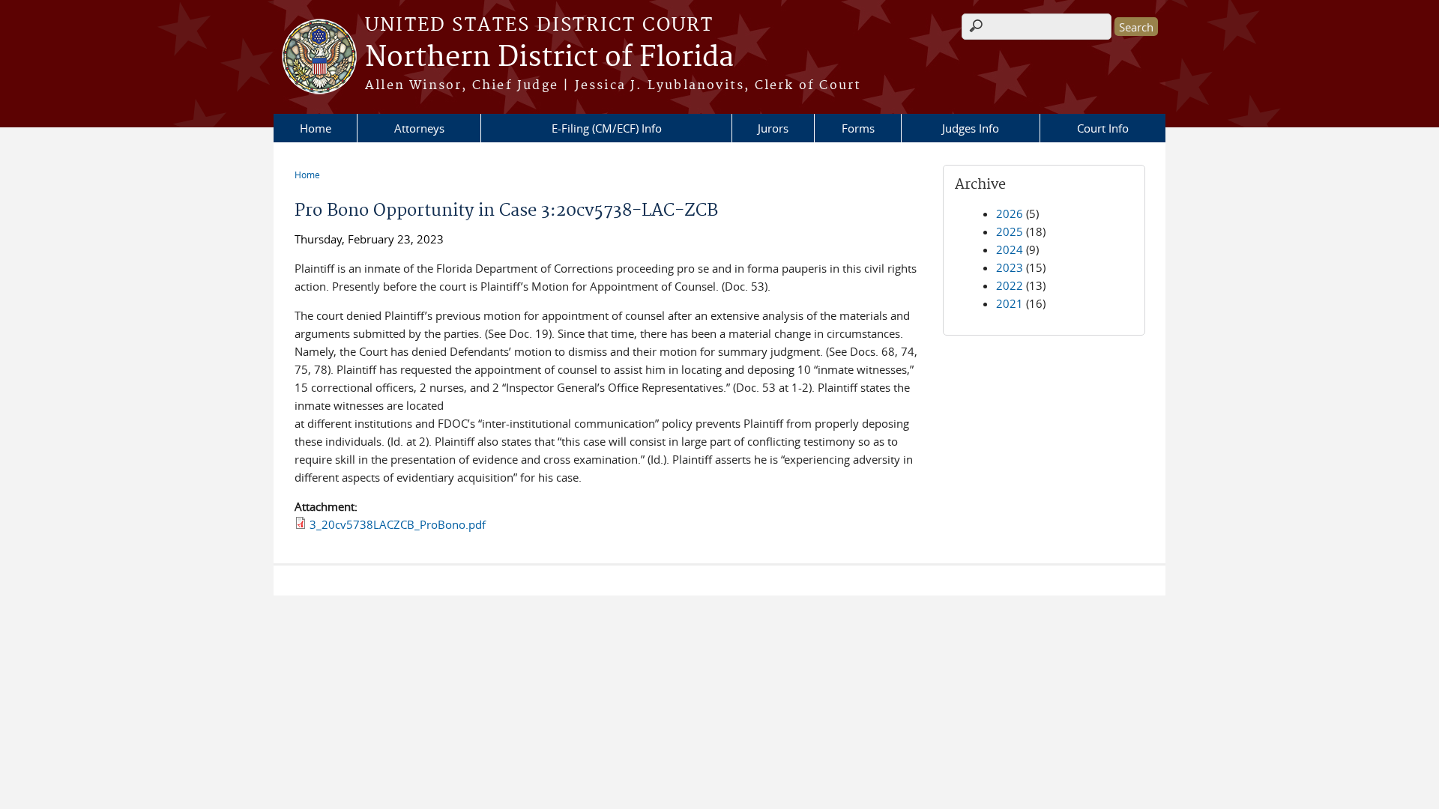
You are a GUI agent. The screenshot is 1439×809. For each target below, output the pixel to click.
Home (315, 128)
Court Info (1103, 128)
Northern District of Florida (549, 57)
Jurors (773, 128)
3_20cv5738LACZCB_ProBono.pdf (398, 524)
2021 (1009, 303)
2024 (1009, 249)
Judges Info (970, 128)
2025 (1009, 231)
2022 (1009, 285)
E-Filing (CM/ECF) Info (607, 128)
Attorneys (419, 128)
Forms (858, 128)
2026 (1009, 213)
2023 (1009, 267)
